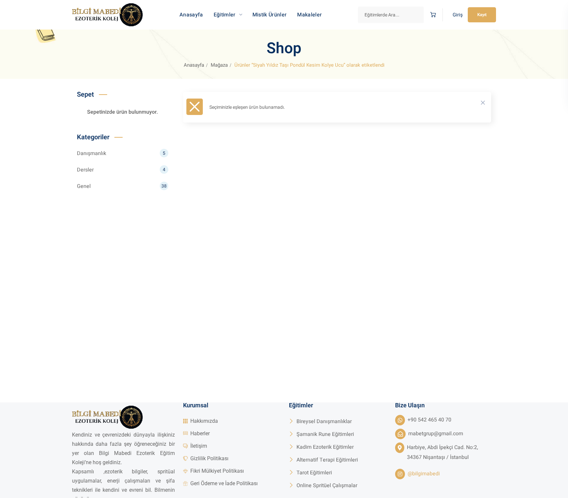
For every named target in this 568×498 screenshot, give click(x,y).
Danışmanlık (121, 153)
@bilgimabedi (424, 474)
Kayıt (481, 14)
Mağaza (219, 65)
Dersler (121, 170)
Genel (122, 186)
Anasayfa (194, 65)
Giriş (458, 14)
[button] (433, 15)
